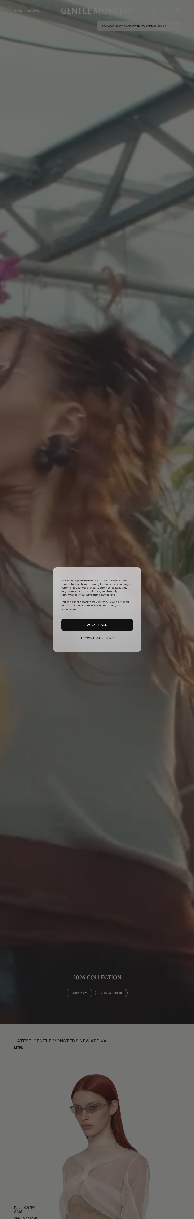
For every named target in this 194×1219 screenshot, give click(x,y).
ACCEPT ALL (97, 625)
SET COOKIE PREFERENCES (97, 638)
